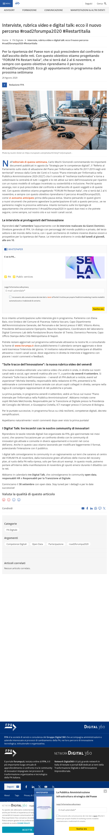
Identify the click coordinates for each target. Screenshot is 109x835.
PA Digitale (17, 40)
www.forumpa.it (24, 345)
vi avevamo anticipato (21, 197)
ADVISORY (9, 10)
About (7, 795)
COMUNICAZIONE (53, 10)
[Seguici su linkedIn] (33, 786)
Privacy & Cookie (31, 795)
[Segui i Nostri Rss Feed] (53, 786)
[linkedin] (91, 508)
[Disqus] (54, 612)
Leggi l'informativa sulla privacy (16, 287)
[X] (104, 508)
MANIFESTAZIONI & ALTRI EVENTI (88, 10)
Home (5, 40)
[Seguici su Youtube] (45, 786)
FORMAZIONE (29, 10)
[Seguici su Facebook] (26, 786)
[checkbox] (10, 297)
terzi (49, 297)
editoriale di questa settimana (30, 161)
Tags (17, 795)
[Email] (83, 508)
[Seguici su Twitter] (39, 786)
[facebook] (87, 508)
